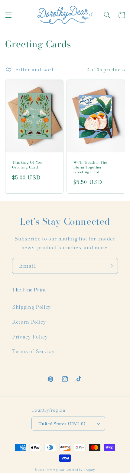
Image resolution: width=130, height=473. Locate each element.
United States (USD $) (61, 423)
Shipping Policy (31, 306)
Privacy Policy (30, 336)
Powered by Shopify (80, 470)
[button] (8, 15)
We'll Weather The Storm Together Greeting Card (90, 167)
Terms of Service (33, 351)
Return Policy (29, 321)
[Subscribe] (110, 266)
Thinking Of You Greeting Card (27, 164)
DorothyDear (55, 470)
